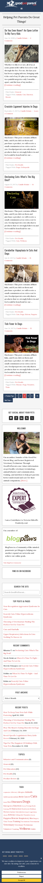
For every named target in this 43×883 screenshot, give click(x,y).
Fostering (6, 809)
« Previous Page (9, 396)
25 (37, 396)
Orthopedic (25, 167)
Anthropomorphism (10, 797)
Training (16, 821)
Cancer (27, 797)
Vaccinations (25, 821)
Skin (31, 818)
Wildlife (33, 829)
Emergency (8, 806)
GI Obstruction (15, 809)
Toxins (10, 821)
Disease (19, 385)
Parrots (33, 815)
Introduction (20, 812)
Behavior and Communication (15, 759)
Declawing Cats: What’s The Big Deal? (20, 178)
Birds (21, 797)
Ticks (8, 387)
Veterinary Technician (24, 825)
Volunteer (7, 829)
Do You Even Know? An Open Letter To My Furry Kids (21, 31)
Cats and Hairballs (11, 629)
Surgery (36, 818)
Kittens (27, 314)
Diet (9, 802)
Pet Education (9, 769)
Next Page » (8, 400)
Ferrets (24, 806)
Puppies (34, 314)
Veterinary (8, 824)
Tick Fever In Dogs (13, 324)
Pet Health (19, 165)
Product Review (10, 778)
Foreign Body (31, 806)
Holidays (33, 809)
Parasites (30, 385)
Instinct (12, 812)
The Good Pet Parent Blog (21, 3)
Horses (6, 812)
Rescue (8, 97)
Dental (5, 802)
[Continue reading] (13, 85)
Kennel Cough (29, 812)
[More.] (24, 480)
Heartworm (25, 809)
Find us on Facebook (21, 571)
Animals (19, 95)
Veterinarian (34, 822)
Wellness (23, 241)
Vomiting (15, 829)
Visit (12, 563)
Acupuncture (6, 792)
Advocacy (14, 792)
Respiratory (24, 818)
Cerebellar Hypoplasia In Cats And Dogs (21, 251)
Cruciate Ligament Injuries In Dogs (21, 106)
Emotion (30, 95)
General (18, 92)
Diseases (16, 801)
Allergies (21, 792)
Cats (24, 95)
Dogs (18, 167)
